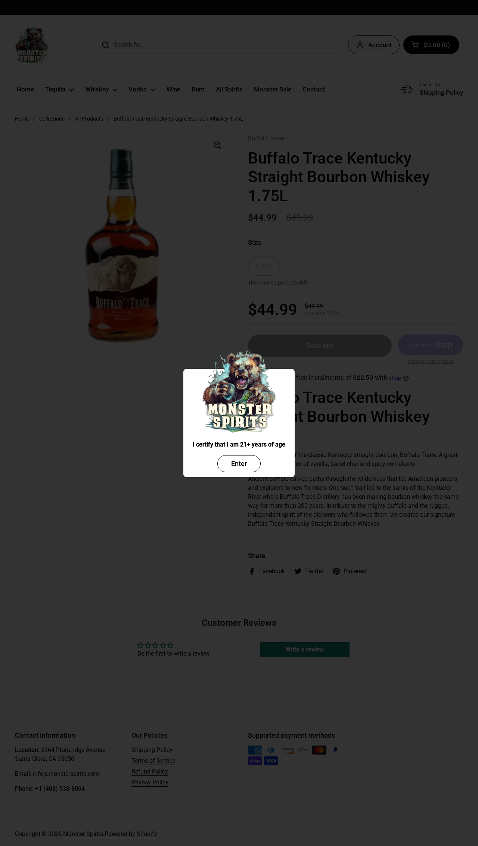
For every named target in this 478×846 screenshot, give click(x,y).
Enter (239, 463)
